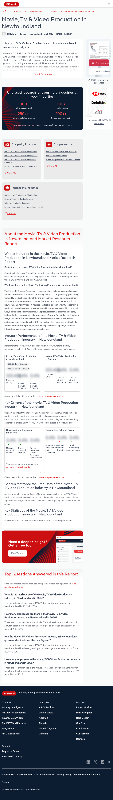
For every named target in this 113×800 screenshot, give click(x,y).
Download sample (102, 71)
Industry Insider (84, 708)
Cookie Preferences (44, 775)
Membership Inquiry (12, 757)
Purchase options (102, 63)
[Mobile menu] (109, 5)
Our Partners (82, 734)
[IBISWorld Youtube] (109, 762)
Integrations (8, 729)
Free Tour (16, 553)
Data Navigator (84, 713)
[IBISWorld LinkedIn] (88, 762)
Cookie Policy (24, 775)
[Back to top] (106, 793)
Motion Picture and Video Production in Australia (24, 207)
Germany (43, 734)
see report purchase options (51, 396)
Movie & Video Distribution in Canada (61, 152)
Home (4, 11)
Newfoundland (36, 11)
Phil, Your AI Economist (14, 713)
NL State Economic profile (18, 467)
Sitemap (6, 782)
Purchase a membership (23, 125)
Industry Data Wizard (13, 718)
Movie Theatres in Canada (56, 156)
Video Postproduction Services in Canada (63, 160)
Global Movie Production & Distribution (20, 195)
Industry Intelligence (12, 708)
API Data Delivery (11, 734)
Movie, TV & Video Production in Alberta (20, 166)
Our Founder (82, 729)
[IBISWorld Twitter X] (95, 762)
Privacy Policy (64, 775)
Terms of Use (8, 775)
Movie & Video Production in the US (18, 199)
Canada (43, 723)
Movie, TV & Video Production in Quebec (20, 156)
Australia (43, 718)
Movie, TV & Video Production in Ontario (20, 152)
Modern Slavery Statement (87, 775)
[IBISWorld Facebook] (102, 762)
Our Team (81, 723)
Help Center (82, 718)
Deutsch (80, 739)
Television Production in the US (16, 203)
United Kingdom (47, 729)
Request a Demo (10, 751)
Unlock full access (42, 74)
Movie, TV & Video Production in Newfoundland (72, 11)
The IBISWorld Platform (14, 723)
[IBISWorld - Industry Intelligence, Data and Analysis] (11, 5)
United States (46, 713)
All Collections (46, 708)
